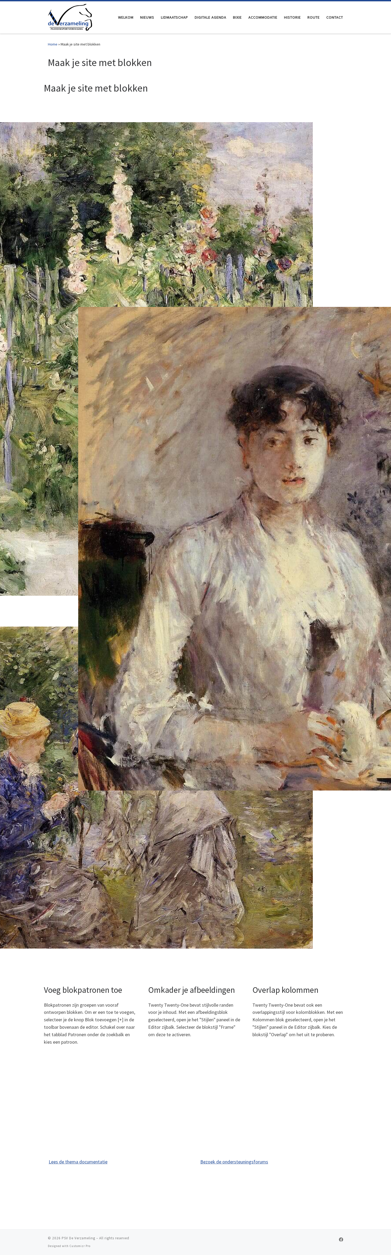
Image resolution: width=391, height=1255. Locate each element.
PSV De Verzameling (78, 1238)
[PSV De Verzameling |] (70, 16)
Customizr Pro (79, 1246)
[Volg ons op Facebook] (341, 1239)
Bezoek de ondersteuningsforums (234, 1162)
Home (52, 44)
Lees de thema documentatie (78, 1162)
